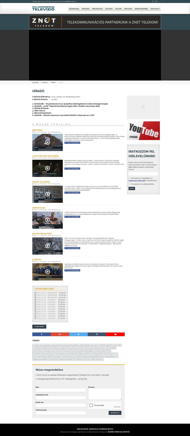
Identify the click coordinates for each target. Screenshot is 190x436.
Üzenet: (91, 387)
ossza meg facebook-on (73, 142)
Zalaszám (55, 359)
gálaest (64, 348)
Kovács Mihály (37, 351)
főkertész (57, 348)
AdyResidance (66, 345)
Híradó (53, 82)
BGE (102, 345)
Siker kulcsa (113, 353)
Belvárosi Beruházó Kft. (93, 345)
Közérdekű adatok (106, 429)
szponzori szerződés (75, 356)
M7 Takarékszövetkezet (40, 353)
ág (73, 345)
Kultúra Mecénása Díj (64, 351)
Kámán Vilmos (105, 348)
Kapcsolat (155, 9)
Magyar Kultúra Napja (55, 353)
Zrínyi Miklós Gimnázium (95, 359)
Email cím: (40, 402)
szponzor (64, 356)
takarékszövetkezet (89, 356)
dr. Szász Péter (116, 345)
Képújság (128, 9)
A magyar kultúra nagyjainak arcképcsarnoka (46, 345)
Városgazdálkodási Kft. (111, 356)
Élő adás (109, 9)
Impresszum (93, 429)
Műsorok (86, 9)
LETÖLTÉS (82, 379)
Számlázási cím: (42, 395)
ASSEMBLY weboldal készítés (119, 432)
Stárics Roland (47, 356)
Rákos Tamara (104, 353)
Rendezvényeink (141, 9)
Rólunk (118, 9)
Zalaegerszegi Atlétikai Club (41, 359)
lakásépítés (80, 351)
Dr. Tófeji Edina (37, 348)
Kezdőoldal (74, 9)
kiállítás (113, 348)
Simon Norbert (37, 356)
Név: (37, 387)
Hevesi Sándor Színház (74, 348)
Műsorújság (97, 9)
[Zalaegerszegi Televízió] (43, 8)
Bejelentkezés (82, 429)
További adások (39, 326)
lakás (73, 351)
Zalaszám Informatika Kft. (67, 359)
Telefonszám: (41, 410)
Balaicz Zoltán (79, 345)
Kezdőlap (35, 82)
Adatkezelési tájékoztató (137, 180)
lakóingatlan (89, 351)
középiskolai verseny (49, 351)
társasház (100, 356)
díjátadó (108, 345)
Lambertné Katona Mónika (102, 351)
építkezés (46, 348)
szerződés (56, 356)
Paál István (74, 353)
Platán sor (82, 353)
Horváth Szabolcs (94, 348)
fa (51, 348)
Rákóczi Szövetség (92, 353)
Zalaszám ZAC (81, 359)
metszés (66, 353)
